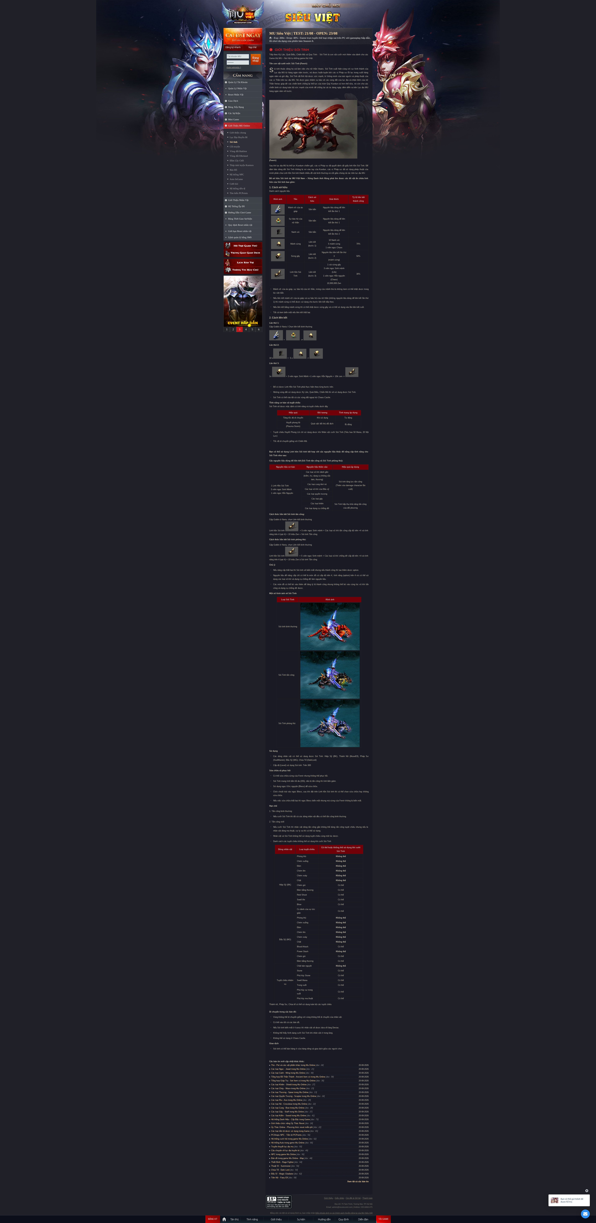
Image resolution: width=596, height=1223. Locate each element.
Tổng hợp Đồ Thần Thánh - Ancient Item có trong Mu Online (298, 1077)
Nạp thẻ (252, 47)
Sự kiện (301, 1219)
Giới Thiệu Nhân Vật (238, 200)
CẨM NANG (243, 73)
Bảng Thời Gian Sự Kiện (240, 219)
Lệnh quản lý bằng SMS (240, 237)
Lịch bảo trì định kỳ (243, 262)
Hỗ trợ (243, 246)
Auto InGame (236, 179)
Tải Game (383, 1219)
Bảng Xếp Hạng (236, 107)
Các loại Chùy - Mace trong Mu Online (288, 1088)
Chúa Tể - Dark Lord (280, 1170)
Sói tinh (233, 142)
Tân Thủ (234, 1219)
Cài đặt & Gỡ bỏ (353, 1198)
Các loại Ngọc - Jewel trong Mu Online (288, 1069)
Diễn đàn (364, 1219)
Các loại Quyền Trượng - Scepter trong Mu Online (293, 1096)
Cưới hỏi (234, 184)
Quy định (343, 1219)
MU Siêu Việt (242, 14)
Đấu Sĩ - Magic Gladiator (282, 1174)
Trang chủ (270, 38)
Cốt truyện (235, 146)
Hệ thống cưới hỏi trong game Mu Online (289, 1139)
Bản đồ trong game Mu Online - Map (287, 1158)
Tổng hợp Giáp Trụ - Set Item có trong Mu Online (293, 1080)
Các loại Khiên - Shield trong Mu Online (289, 1084)
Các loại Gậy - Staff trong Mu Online (287, 1112)
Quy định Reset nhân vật (240, 225)
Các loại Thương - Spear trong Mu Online (289, 1092)
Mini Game (233, 119)
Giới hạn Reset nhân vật (239, 231)
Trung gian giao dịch (243, 253)
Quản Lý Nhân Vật (237, 88)
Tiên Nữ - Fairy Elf (279, 1177)
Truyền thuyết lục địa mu (282, 1146)
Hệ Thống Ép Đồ (236, 206)
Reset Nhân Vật (235, 94)
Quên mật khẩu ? (234, 68)
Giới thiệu (328, 1198)
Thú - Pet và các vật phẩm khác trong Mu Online (293, 1065)
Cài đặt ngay (243, 36)
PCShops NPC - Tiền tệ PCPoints (286, 1135)
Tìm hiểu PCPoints (239, 193)
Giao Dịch (233, 101)
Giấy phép (339, 1198)
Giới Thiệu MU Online (239, 125)
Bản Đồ (233, 170)
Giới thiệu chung (238, 132)
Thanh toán (367, 1198)
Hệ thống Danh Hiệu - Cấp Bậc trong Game (290, 1119)
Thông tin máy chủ (243, 270)
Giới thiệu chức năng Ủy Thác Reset (287, 1123)
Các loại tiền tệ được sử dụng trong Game (290, 1131)
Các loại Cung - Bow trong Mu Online (287, 1108)
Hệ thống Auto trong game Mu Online (287, 1143)
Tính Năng (252, 1219)
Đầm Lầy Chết (237, 160)
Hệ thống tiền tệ (237, 188)
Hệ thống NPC (237, 174)
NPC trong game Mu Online (283, 1154)
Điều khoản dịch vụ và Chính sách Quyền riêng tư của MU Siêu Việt (344, 1213)
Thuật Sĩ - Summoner (281, 1166)
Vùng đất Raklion (238, 151)
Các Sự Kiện (234, 113)
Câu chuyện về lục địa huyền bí (285, 1150)
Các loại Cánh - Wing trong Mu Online (288, 1073)
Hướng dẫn (324, 1219)
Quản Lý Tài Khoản (238, 82)
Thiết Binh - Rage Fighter (282, 1162)
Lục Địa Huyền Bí (238, 137)
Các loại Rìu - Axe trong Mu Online (286, 1100)
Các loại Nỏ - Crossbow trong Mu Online (289, 1104)
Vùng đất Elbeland (239, 156)
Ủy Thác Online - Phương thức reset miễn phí (292, 1127)
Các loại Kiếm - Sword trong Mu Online (288, 1115)
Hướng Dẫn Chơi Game (239, 212)
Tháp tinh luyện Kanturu (242, 165)
